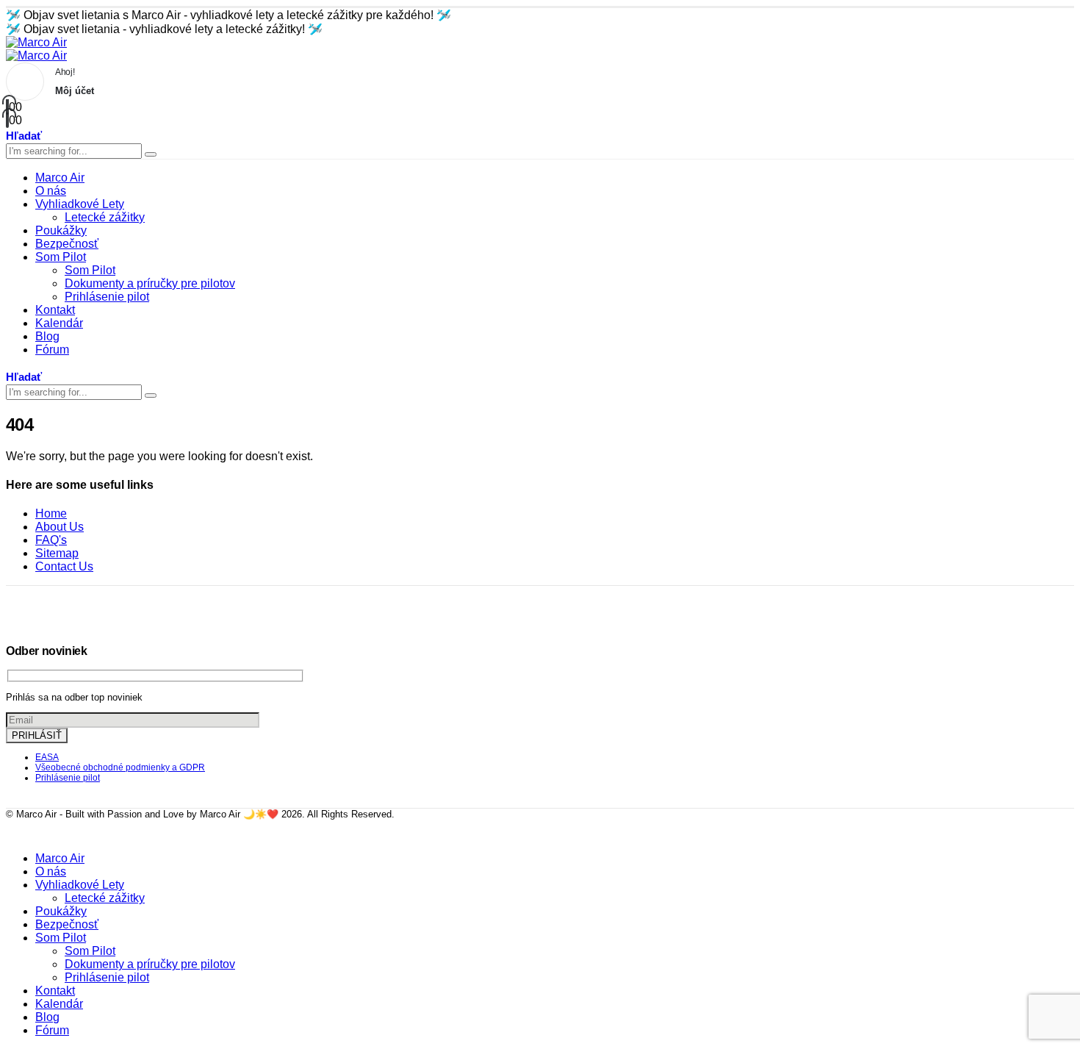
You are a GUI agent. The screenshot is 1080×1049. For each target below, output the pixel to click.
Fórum (52, 349)
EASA (47, 757)
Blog (47, 336)
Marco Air (59, 177)
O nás (50, 191)
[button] (24, 135)
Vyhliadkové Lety (79, 204)
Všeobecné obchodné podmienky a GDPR (120, 767)
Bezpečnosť (66, 243)
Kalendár (59, 323)
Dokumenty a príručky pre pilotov (150, 283)
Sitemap (57, 553)
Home (51, 513)
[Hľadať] (150, 154)
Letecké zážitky (105, 217)
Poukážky (61, 230)
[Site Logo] (36, 42)
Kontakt (55, 310)
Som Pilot (60, 257)
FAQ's (51, 540)
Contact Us (64, 566)
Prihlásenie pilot (107, 296)
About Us (59, 526)
